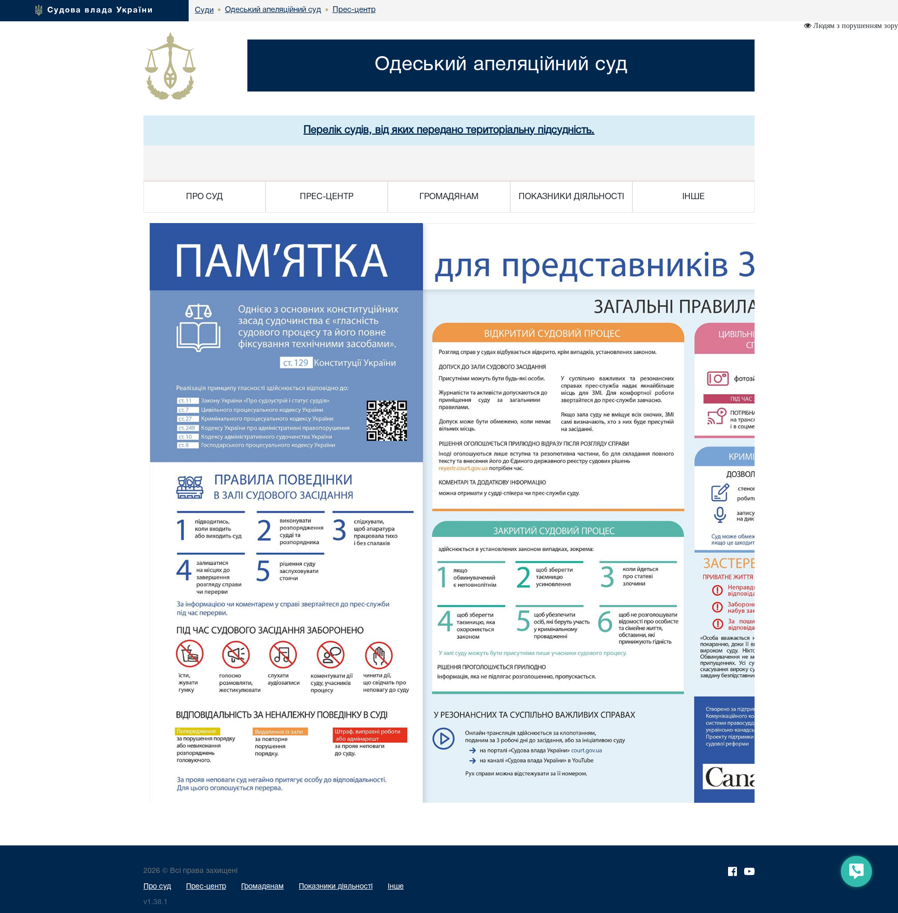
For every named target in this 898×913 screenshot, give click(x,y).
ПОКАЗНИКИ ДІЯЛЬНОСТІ (571, 197)
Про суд (157, 886)
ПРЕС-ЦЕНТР (326, 197)
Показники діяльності (336, 886)
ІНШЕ (693, 197)
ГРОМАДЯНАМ (449, 197)
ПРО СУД (204, 197)
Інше (396, 886)
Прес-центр (206, 886)
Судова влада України (100, 10)
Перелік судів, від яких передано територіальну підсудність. (449, 130)
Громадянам (262, 886)
